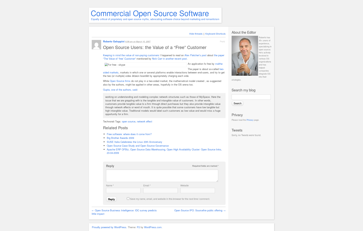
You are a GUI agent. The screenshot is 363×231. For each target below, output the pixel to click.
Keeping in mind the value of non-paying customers (131, 55)
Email (147, 185)
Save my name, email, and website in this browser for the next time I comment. (170, 198)
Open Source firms (120, 81)
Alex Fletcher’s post (195, 55)
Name (110, 185)
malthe (219, 63)
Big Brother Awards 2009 (120, 138)
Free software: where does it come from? (129, 134)
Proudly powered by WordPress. (109, 227)
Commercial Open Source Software (150, 12)
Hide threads (195, 33)
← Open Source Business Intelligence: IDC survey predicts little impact (124, 211)
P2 (138, 227)
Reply (222, 41)
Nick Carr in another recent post (169, 58)
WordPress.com (153, 227)
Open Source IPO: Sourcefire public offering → (200, 210)
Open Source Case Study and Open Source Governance (138, 145)
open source (128, 121)
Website (184, 185)
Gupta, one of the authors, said (120, 89)
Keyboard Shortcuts (215, 33)
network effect (144, 121)
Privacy (250, 119)
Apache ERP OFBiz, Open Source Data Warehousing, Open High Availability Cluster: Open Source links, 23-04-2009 (164, 151)
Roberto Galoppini (114, 41)
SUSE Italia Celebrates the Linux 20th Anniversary (134, 142)
